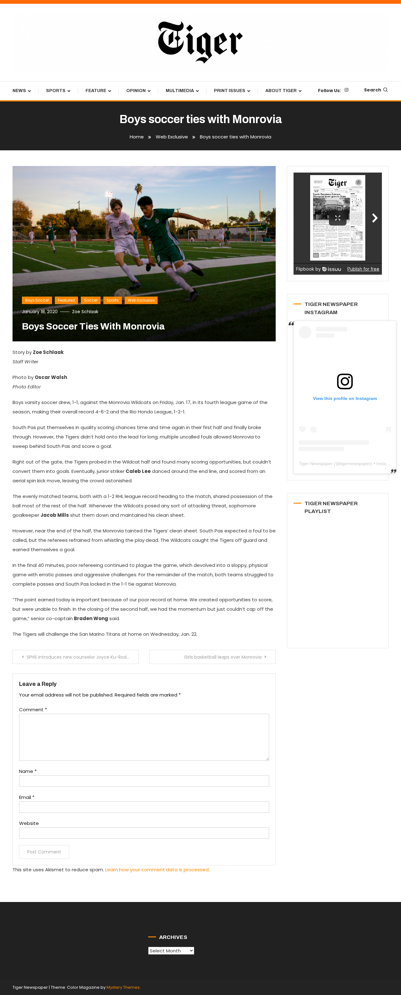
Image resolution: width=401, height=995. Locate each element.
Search (372, 90)
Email (26, 797)
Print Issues (229, 90)
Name (28, 771)
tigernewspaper (355, 463)
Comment (33, 709)
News (19, 90)
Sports (55, 90)
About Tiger (281, 90)
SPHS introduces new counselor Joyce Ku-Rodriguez (83, 657)
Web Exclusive (141, 300)
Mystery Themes (123, 987)
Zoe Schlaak (85, 311)
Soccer (90, 300)
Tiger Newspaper (316, 463)
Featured (66, 300)
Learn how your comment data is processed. (157, 869)
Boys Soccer (37, 300)
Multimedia (180, 90)
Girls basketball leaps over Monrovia (223, 657)
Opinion (136, 90)
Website (29, 823)
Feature (96, 90)
